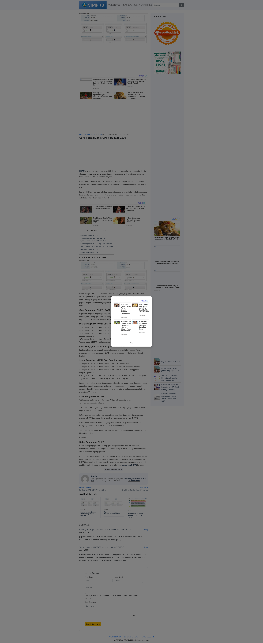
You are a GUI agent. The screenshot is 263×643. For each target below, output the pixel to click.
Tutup (131, 343)
